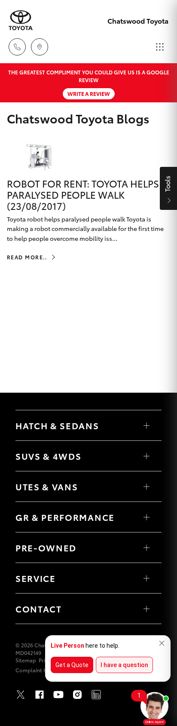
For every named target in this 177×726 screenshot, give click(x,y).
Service (35, 578)
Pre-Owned (45, 547)
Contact (38, 609)
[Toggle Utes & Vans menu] (146, 486)
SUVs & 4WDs (48, 456)
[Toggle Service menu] (146, 578)
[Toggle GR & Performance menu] (146, 517)
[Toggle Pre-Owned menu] (146, 547)
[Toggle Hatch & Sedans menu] (146, 425)
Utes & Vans (46, 486)
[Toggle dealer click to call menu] (17, 46)
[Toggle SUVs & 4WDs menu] (146, 456)
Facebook (39, 694)
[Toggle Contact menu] (146, 609)
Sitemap (25, 660)
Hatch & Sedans (57, 425)
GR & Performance (65, 517)
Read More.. (27, 257)
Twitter (20, 694)
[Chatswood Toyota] (21, 20)
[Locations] (39, 46)
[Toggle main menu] (159, 46)
